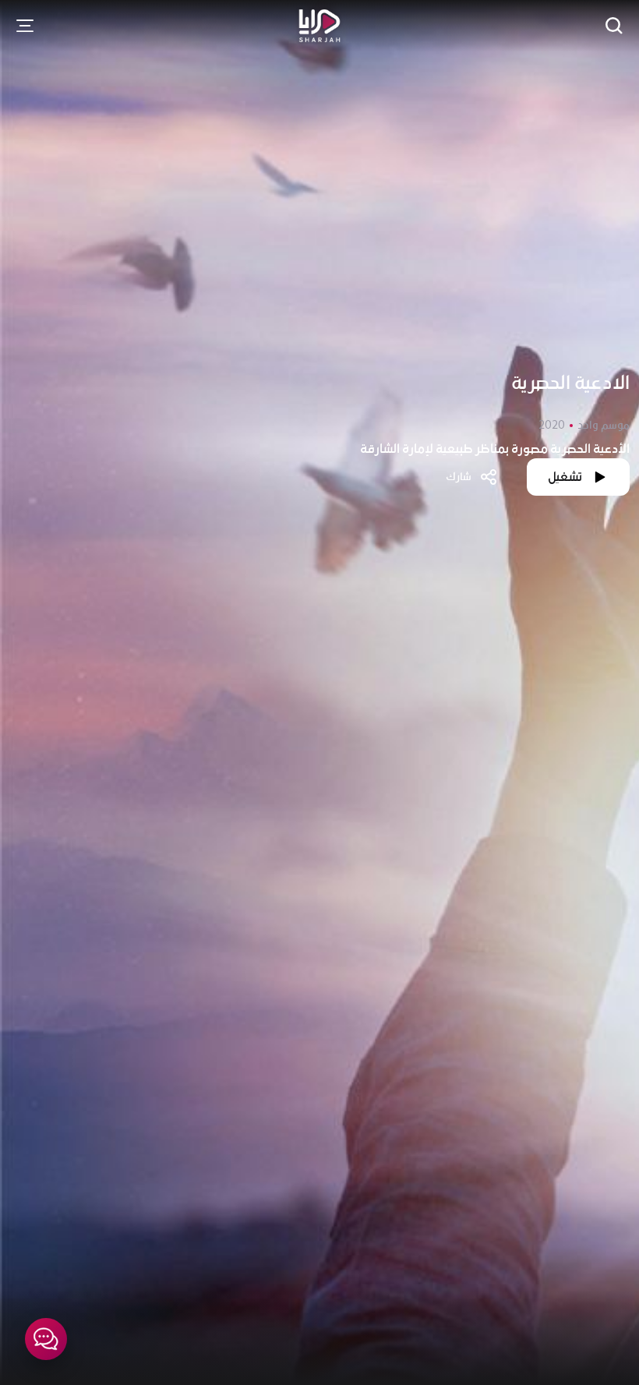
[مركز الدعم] (46, 1339)
